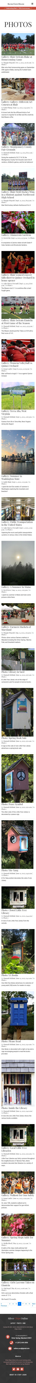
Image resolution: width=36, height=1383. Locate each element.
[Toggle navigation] (32, 3)
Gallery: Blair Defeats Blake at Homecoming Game (16, 58)
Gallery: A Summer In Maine (16, 586)
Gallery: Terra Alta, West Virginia (13, 412)
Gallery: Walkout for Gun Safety (17, 1195)
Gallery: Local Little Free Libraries (14, 1149)
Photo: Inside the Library (14, 1108)
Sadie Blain (7, 482)
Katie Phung (8, 108)
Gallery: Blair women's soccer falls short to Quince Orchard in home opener (18, 277)
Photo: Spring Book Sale (13, 737)
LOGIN (24, 1375)
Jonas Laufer (8, 369)
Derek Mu (7, 238)
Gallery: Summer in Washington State (11, 477)
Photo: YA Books (9, 975)
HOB (24, 1323)
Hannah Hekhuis (9, 153)
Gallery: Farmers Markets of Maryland (16, 628)
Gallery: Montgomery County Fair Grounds (16, 148)
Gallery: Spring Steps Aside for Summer (17, 1239)
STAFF (19, 1375)
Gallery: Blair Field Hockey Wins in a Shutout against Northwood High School (17, 194)
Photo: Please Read (11, 1041)
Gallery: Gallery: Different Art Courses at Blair (16, 103)
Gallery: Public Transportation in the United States (17, 523)
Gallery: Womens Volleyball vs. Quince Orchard (16, 364)
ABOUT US (13, 1375)
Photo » (4, 64)
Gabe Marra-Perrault (11, 284)
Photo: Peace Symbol (12, 804)
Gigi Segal (7, 1288)
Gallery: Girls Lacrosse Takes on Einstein (17, 1284)
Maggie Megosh (9, 63)
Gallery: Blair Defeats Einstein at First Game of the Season (17, 322)
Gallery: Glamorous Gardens (16, 234)
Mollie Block (8, 1243)
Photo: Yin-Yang (9, 870)
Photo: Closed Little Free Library (14, 911)
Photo (19, 1323)
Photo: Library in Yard (12, 671)
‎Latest (13, 1323)
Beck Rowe (7, 590)
